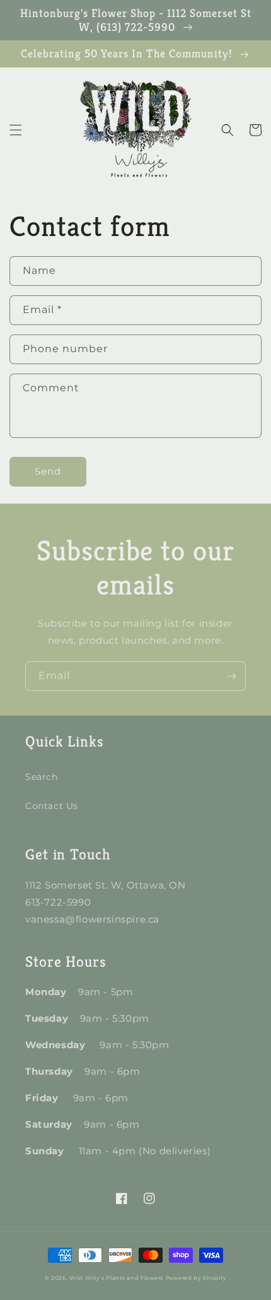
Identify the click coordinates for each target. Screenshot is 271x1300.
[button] (16, 130)
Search (41, 777)
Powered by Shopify (196, 1278)
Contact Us (51, 806)
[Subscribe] (231, 676)
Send (48, 471)
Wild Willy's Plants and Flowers (116, 1278)
